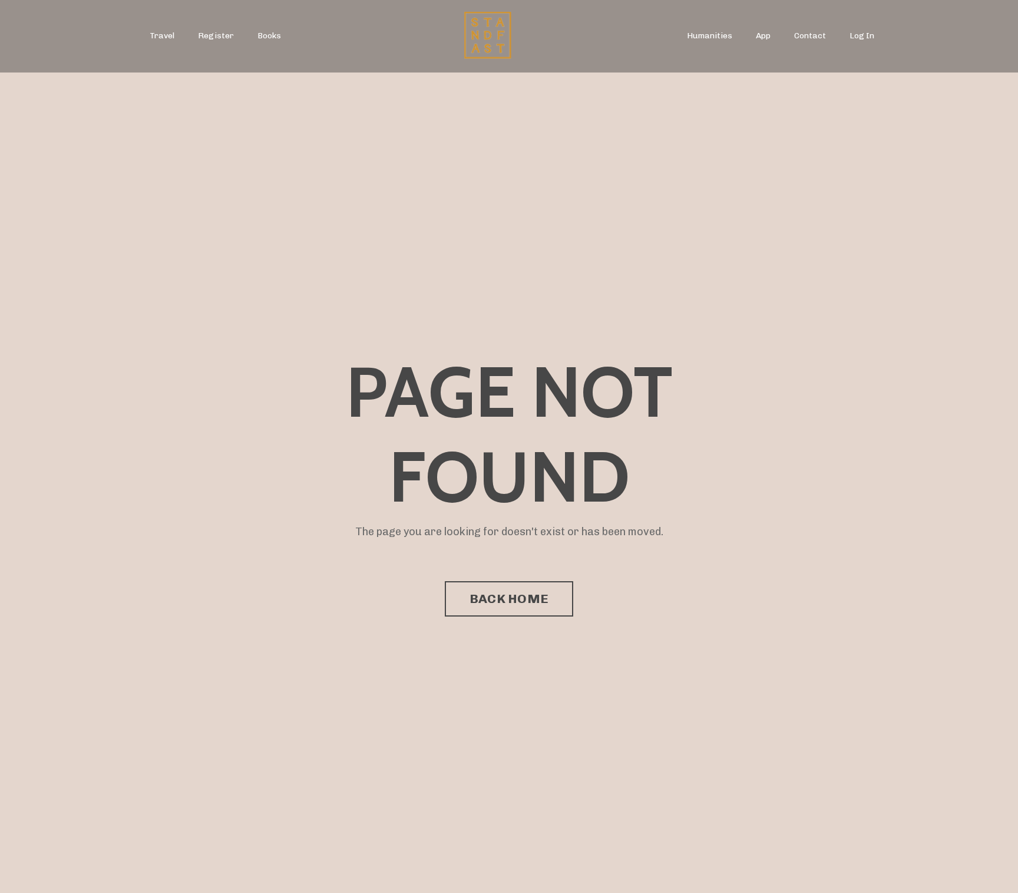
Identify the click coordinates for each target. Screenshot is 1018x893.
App (763, 36)
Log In (862, 36)
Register (216, 36)
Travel (162, 36)
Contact (810, 36)
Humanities (709, 36)
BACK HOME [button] (509, 598)
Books (269, 36)
